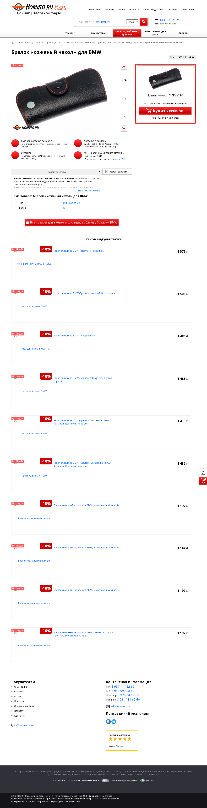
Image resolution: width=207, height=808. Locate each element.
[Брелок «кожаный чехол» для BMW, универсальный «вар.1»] (33, 602)
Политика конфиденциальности (125, 780)
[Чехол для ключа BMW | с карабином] (33, 348)
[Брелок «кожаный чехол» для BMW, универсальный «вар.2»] (33, 560)
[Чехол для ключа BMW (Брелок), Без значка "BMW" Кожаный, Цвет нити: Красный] (33, 433)
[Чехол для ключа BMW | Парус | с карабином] (33, 263)
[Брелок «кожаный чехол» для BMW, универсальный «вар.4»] (33, 518)
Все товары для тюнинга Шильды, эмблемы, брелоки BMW (73, 222)
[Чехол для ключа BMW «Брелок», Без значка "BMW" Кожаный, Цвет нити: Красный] (33, 475)
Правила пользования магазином (83, 780)
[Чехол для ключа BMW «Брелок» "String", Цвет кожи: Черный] (33, 390)
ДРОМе (122, 159)
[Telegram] (113, 721)
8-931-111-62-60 (170, 20)
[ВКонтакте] (108, 721)
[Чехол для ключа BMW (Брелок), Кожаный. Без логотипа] (33, 306)
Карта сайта (59, 780)
